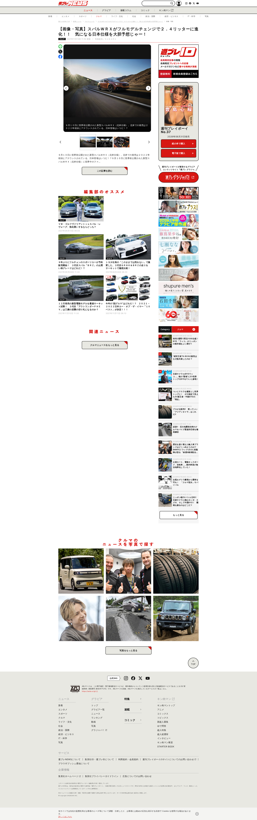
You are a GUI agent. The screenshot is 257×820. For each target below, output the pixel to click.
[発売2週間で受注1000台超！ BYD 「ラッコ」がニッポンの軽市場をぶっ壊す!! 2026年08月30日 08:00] (81, 571)
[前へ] (66, 88)
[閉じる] (197, 813)
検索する (172, 3)
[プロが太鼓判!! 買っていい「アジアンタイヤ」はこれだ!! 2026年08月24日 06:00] (176, 571)
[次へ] (148, 88)
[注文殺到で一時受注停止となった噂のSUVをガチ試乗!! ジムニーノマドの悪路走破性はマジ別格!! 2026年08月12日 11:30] (176, 618)
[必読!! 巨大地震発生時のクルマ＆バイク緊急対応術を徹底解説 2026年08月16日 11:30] (128, 618)
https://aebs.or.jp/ (90, 691)
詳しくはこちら (65, 816)
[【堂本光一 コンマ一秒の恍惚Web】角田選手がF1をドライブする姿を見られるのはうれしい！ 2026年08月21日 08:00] (81, 618)
